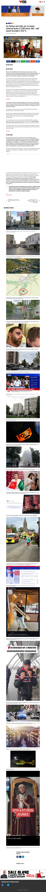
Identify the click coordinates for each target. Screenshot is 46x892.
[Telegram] (23, 857)
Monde (12, 23)
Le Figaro (8, 130)
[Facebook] (17, 857)
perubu (7, 33)
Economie (9, 23)
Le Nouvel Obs (9, 194)
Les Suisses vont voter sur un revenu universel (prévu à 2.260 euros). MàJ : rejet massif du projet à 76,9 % (22, 28)
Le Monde (8, 98)
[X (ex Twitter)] (20, 857)
